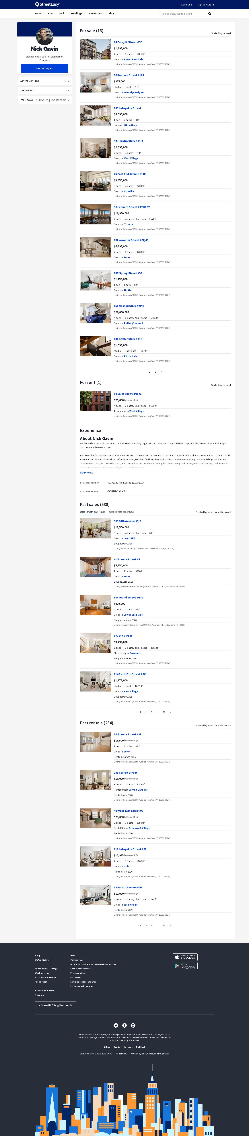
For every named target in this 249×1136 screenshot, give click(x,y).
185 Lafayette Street (127, 108)
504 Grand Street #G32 (128, 597)
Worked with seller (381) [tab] (121, 511)
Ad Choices (75, 977)
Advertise (186, 4)
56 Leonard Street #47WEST (132, 207)
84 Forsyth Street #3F (128, 42)
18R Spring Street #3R (128, 273)
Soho (127, 257)
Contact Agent (45, 68)
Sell (61, 13)
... (157, 712)
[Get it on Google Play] (185, 966)
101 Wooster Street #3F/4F (131, 240)
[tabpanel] (155, 614)
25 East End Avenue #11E (130, 174)
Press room (41, 981)
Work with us (42, 973)
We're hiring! (42, 959)
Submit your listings (46, 968)
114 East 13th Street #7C (130, 674)
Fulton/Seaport (133, 323)
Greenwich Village (139, 828)
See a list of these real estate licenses (138, 1037)
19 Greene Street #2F (127, 734)
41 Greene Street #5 (127, 559)
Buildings (76, 13)
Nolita (128, 290)
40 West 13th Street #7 (128, 810)
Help (72, 955)
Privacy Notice (77, 973)
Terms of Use (76, 959)
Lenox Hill (129, 538)
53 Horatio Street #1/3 (128, 141)
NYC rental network (46, 977)
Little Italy (130, 125)
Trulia (117, 1046)
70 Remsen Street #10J (129, 75)
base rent (129, 400)
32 (164, 712)
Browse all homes (45, 990)
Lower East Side (133, 59)
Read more (86, 472)
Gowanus (135, 653)
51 (164, 925)
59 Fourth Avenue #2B (128, 887)
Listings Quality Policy (81, 986)
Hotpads (128, 1046)
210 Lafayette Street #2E (130, 849)
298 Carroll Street (125, 772)
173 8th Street (123, 636)
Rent (38, 13)
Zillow (107, 1046)
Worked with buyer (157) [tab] (92, 511)
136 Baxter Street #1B (128, 339)
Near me (39, 994)
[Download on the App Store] (185, 957)
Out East (140, 1046)
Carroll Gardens (138, 789)
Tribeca (128, 224)
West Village (131, 158)
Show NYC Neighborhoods (55, 1005)
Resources (95, 13)
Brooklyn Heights (134, 92)
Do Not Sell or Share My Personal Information (93, 964)
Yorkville (129, 191)
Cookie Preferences (80, 968)
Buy (50, 13)
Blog (111, 13)
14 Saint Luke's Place (128, 394)
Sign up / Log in (205, 4)
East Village (131, 691)
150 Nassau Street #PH (129, 306)
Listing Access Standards (83, 981)
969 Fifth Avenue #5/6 (127, 521)
